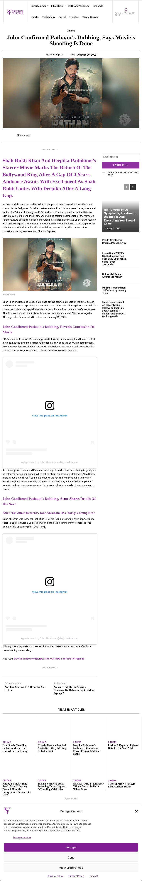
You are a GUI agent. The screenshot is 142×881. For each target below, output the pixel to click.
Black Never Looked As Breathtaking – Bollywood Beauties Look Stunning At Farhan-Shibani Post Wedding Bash (113, 309)
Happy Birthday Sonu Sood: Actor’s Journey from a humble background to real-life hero (17, 789)
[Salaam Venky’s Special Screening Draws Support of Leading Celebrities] (53, 766)
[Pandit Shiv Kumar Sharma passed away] (133, 241)
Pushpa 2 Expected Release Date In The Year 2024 (123, 747)
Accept (71, 847)
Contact (93, 876)
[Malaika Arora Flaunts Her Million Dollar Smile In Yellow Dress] (88, 766)
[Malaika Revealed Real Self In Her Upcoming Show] (133, 290)
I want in (119, 165)
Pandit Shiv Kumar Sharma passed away (114, 241)
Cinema (71, 30)
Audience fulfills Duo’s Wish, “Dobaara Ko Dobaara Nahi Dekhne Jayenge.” (73, 690)
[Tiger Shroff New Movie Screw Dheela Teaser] (123, 766)
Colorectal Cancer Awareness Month (112, 275)
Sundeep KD (56, 54)
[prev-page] (126, 187)
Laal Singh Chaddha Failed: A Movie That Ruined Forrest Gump (15, 748)
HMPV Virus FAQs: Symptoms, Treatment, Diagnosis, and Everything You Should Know (120, 217)
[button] (136, 811)
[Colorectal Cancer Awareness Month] (133, 275)
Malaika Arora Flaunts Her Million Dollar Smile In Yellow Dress (88, 786)
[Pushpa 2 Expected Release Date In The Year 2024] (123, 728)
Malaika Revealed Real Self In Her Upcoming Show (114, 290)
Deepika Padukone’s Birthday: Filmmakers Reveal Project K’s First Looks (86, 749)
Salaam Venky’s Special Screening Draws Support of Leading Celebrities (52, 786)
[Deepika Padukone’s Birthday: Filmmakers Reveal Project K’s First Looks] (88, 728)
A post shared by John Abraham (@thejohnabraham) (50, 462)
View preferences (71, 867)
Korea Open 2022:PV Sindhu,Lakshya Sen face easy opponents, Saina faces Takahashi (114, 259)
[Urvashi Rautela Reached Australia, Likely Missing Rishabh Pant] (53, 728)
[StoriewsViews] (15, 12)
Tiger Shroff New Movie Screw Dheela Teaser (121, 785)
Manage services (22, 837)
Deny (71, 857)
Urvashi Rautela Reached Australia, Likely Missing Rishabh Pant (52, 748)
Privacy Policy (55, 876)
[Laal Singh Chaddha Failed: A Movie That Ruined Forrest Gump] (18, 728)
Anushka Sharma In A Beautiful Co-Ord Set (24, 689)
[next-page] (133, 187)
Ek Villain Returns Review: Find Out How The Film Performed (49, 658)
